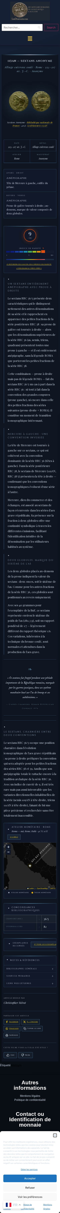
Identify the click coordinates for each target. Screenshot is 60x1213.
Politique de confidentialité (30, 1099)
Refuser (30, 1187)
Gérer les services (29, 1169)
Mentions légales (30, 1095)
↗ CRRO (14, 837)
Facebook (13, 1022)
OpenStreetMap (42, 888)
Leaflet (31, 888)
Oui (12, 1055)
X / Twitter (32, 1022)
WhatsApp (13, 1028)
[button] (55, 1135)
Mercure (16, 1065)
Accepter (30, 1178)
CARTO (52, 888)
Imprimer (13, 1035)
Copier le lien (34, 1028)
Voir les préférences (30, 1197)
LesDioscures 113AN (38, 125)
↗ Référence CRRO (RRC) (29, 268)
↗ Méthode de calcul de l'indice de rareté (29, 264)
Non (27, 1055)
